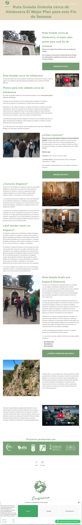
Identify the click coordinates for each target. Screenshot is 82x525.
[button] (79, 502)
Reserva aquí (46, 152)
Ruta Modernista (49, 342)
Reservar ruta (61, 66)
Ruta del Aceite (48, 346)
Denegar (49, 511)
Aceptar (28, 511)
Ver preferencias (69, 511)
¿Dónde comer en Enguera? (60, 353)
